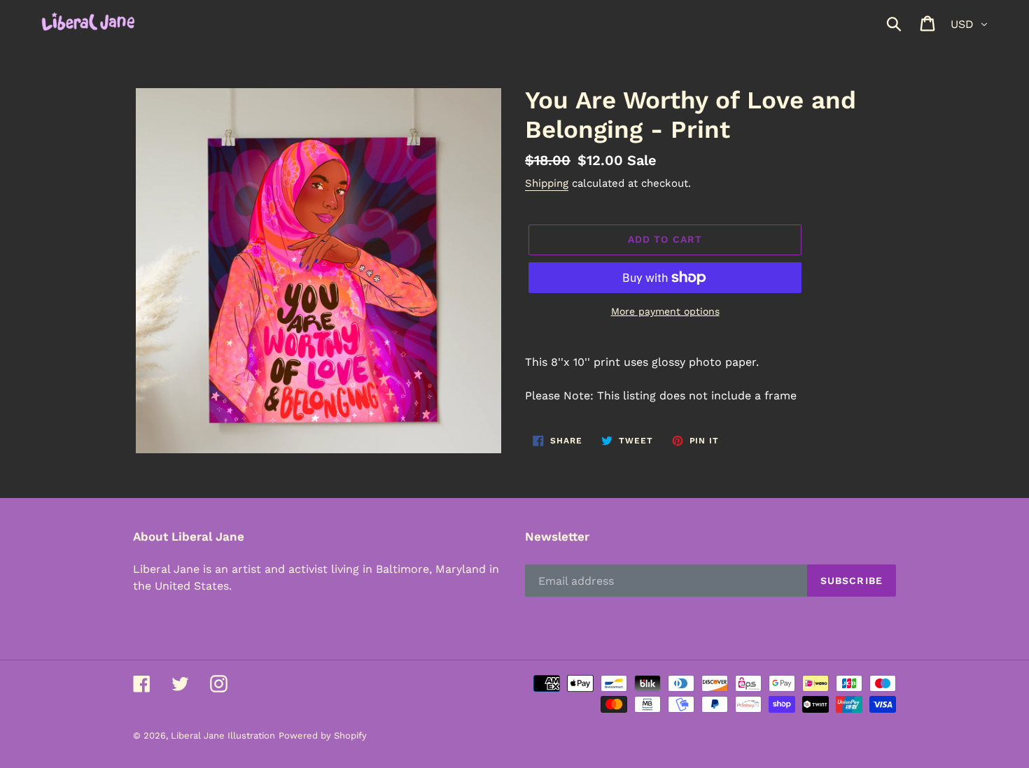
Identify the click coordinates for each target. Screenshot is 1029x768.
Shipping (546, 183)
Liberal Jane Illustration (223, 735)
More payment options (665, 311)
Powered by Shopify (323, 735)
